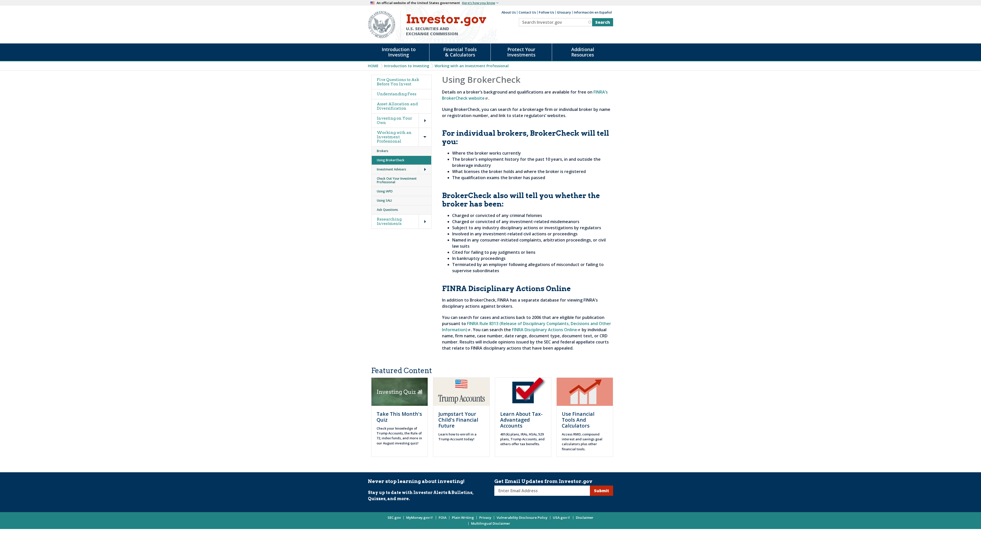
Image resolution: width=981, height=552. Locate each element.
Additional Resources (582, 52)
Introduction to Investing (399, 52)
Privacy (485, 517)
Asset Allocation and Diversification (397, 106)
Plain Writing (463, 517)
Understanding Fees (396, 94)
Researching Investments (389, 221)
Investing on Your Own (394, 120)
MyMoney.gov (418, 517)
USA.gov (560, 517)
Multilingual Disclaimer (490, 523)
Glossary (564, 12)
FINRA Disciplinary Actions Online (544, 329)
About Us (508, 12)
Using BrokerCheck (390, 160)
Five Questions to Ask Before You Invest (398, 81)
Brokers (382, 151)
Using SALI (384, 200)
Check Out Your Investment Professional (397, 180)
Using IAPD (385, 191)
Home (373, 65)
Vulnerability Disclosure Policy (522, 517)
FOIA (443, 517)
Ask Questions (387, 210)
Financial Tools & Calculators (460, 52)
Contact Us (527, 12)
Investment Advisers (391, 169)
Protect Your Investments (521, 52)
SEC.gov (394, 517)
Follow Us (546, 12)
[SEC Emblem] (381, 24)
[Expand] (420, 114)
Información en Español (593, 12)
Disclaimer (584, 517)
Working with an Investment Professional (472, 65)
